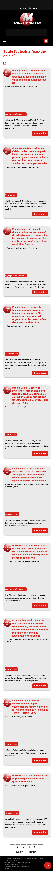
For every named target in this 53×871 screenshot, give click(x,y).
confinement (32, 484)
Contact (6, 869)
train (33, 167)
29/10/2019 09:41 (8, 548)
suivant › (20, 851)
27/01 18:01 (7, 231)
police (39, 561)
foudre (27, 407)
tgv (12, 167)
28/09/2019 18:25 (8, 703)
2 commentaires (11, 744)
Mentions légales (10, 862)
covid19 (17, 486)
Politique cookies (24, 862)
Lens (35, 86)
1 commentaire (10, 195)
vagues (24, 716)
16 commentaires (11, 813)
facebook (14, 785)
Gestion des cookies (11, 864)
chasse (13, 484)
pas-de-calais (28, 86)
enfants (33, 561)
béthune (45, 639)
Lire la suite (40, 133)
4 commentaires (11, 669)
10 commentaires (11, 354)
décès (30, 248)
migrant (24, 248)
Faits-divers (9, 561)
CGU (33, 867)
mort (37, 167)
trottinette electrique (22, 639)
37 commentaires (11, 514)
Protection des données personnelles (16, 867)
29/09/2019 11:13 (8, 623)
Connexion (33, 8)
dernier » (33, 851)
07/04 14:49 (7, 150)
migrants (33, 326)
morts (27, 561)
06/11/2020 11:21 (8, 471)
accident (17, 167)
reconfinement (43, 484)
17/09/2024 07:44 (8, 309)
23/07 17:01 (7, 73)
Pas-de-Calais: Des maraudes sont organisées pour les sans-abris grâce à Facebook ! (30, 778)
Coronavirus (9, 486)
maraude (21, 785)
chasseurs (15, 326)
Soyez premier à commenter (15, 114)
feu (21, 86)
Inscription (21, 8)
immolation (15, 86)
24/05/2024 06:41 (8, 390)
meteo (29, 716)
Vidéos (7, 86)
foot (22, 407)
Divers (7, 716)
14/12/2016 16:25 (8, 778)
